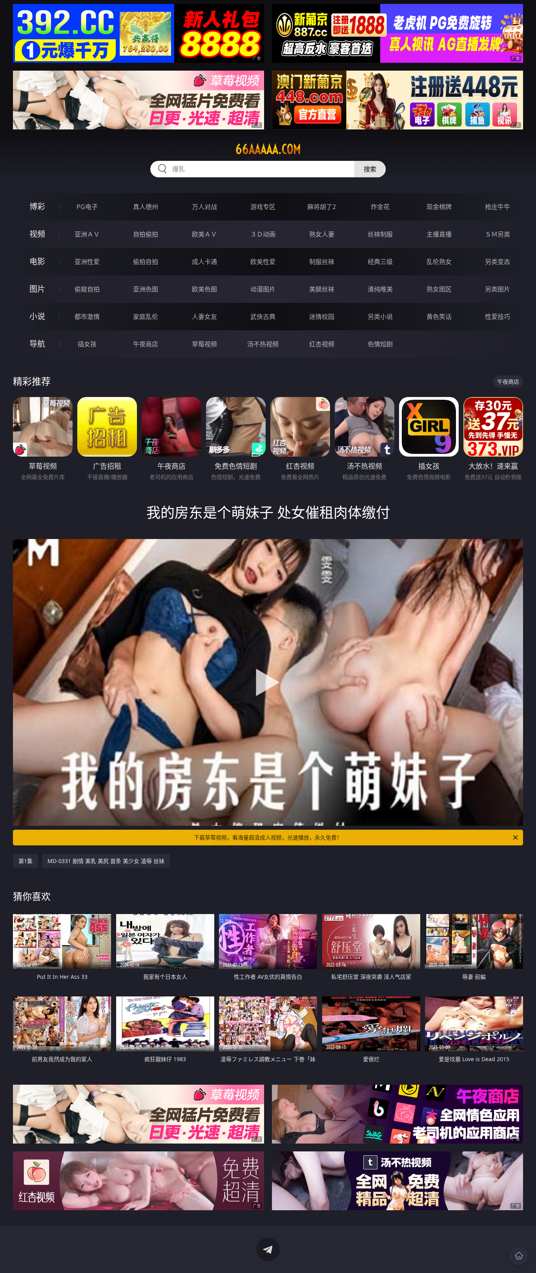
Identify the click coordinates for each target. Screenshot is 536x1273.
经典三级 (380, 261)
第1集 (25, 861)
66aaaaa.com (268, 149)
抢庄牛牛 (497, 206)
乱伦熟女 (439, 261)
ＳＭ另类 (497, 234)
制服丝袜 (321, 261)
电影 (37, 261)
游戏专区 (262, 206)
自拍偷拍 (145, 234)
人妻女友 (204, 316)
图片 (37, 289)
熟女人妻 (321, 234)
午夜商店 (145, 344)
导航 (37, 344)
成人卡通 (204, 261)
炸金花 (380, 206)
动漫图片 (262, 289)
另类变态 (497, 261)
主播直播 (439, 234)
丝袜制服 (380, 234)
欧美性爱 (262, 261)
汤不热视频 (263, 344)
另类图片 (497, 289)
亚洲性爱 (87, 261)
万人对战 (204, 206)
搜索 (370, 169)
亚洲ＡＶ (87, 234)
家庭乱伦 (145, 316)
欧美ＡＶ (204, 234)
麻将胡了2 (321, 206)
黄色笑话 (439, 316)
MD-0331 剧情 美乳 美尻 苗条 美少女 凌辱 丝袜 (105, 861)
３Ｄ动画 (262, 234)
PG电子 (87, 206)
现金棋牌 (439, 206)
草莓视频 (204, 344)
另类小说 (380, 316)
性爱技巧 (497, 316)
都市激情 (87, 316)
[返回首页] (518, 1255)
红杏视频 (321, 344)
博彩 (37, 206)
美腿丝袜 (321, 289)
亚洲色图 (145, 289)
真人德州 (145, 206)
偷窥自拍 (87, 289)
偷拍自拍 (145, 261)
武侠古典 (262, 316)
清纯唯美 (380, 289)
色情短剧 (380, 344)
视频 (37, 234)
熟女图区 (439, 289)
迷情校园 (321, 316)
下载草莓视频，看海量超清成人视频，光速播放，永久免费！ (268, 837)
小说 (37, 316)
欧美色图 (204, 289)
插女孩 (87, 344)
